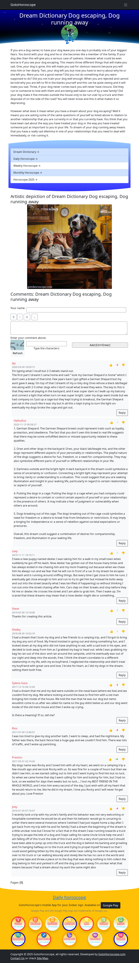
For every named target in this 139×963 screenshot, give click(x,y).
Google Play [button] (110, 905)
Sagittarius (43, 939)
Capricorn (69, 939)
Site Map (42, 958)
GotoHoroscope (23, 4)
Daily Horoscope (24, 159)
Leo (86, 923)
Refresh (18, 353)
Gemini (52, 923)
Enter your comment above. (28, 338)
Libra (120, 923)
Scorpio (18, 939)
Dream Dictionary (24, 152)
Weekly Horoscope (25, 166)
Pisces (120, 939)
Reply (122, 413)
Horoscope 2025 (23, 179)
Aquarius (95, 939)
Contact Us (18, 958)
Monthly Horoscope (26, 172)
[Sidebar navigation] (125, 4)
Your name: (18, 308)
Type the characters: (47, 348)
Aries (18, 923)
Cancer (69, 923)
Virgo (104, 923)
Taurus (35, 923)
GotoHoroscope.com (111, 954)
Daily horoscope (69, 897)
